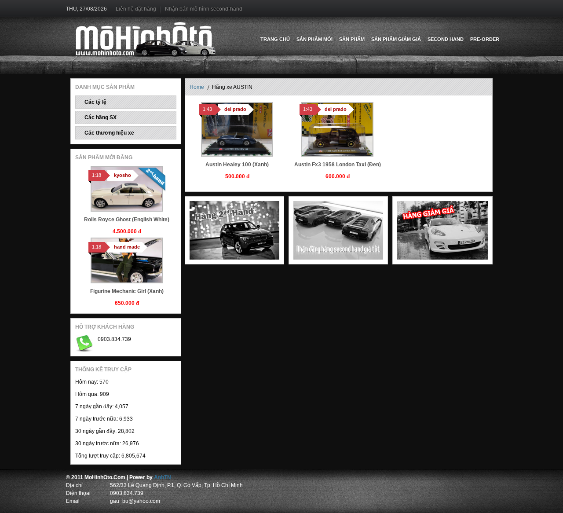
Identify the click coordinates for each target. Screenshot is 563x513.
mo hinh (182, 477)
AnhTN (162, 477)
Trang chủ (275, 39)
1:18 (96, 175)
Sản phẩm (352, 39)
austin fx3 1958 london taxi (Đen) (337, 164)
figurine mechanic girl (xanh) (127, 291)
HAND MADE (127, 246)
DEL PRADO (235, 109)
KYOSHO (122, 175)
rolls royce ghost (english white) (126, 219)
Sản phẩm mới (314, 39)
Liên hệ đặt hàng (136, 9)
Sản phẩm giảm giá (396, 39)
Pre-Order (484, 39)
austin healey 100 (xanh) (237, 164)
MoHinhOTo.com (145, 39)
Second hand (446, 39)
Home (197, 87)
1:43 (207, 109)
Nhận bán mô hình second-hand (203, 9)
